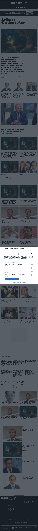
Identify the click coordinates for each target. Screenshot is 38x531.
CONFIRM (12, 278)
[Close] (36, 249)
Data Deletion (13, 282)
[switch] (31, 264)
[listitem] (19, 262)
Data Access (19, 282)
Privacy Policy (24, 282)
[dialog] (19, 265)
